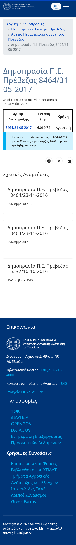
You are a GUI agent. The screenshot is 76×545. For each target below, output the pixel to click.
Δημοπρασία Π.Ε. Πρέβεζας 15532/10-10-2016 (38, 268)
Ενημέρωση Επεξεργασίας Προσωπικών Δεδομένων (36, 439)
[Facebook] (49, 160)
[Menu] (65, 6)
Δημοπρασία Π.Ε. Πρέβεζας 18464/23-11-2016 (38, 192)
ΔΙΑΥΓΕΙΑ (19, 417)
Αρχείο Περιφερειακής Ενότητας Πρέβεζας (30, 100)
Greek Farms (23, 501)
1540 (63, 383)
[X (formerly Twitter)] (59, 160)
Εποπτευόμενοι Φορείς (34, 463)
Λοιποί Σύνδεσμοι (28, 495)
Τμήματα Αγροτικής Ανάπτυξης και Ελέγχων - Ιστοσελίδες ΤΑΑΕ (35, 482)
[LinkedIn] (69, 160)
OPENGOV (21, 423)
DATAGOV (21, 430)
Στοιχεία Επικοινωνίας (24, 392)
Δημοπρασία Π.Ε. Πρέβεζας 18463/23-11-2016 (38, 230)
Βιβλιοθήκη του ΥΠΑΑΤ (34, 470)
